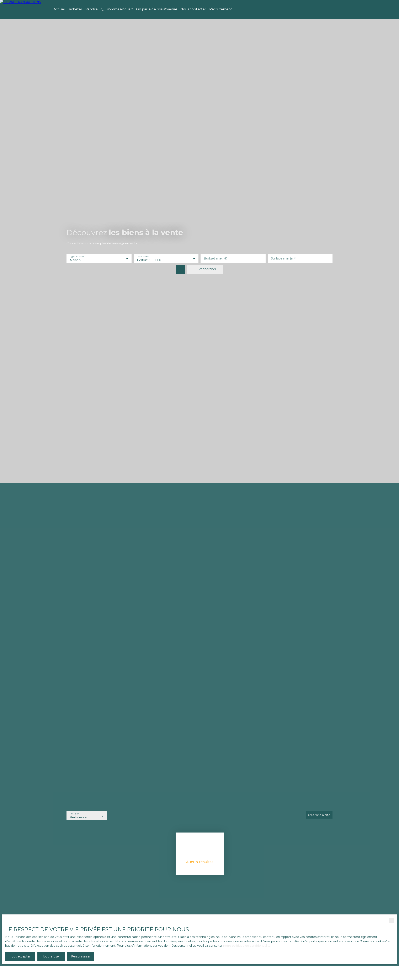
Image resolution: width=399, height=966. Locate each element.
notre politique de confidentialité (247, 945)
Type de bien (77, 256)
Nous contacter (193, 9)
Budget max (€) (216, 258)
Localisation (143, 256)
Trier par (74, 814)
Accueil (60, 9)
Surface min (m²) (283, 258)
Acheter (75, 9)
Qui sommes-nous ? (117, 9)
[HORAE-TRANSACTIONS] (24, 9)
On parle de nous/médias (156, 9)
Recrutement (220, 9)
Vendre (91, 9)
